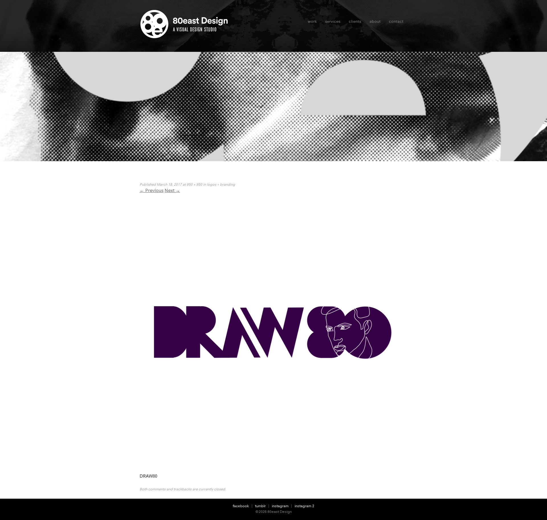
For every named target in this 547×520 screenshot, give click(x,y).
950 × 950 (194, 184)
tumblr (260, 506)
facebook (241, 506)
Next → (172, 190)
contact (396, 21)
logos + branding (221, 184)
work (312, 21)
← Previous (152, 190)
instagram (280, 506)
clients (355, 21)
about (375, 21)
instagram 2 (304, 506)
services (332, 21)
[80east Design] (186, 36)
